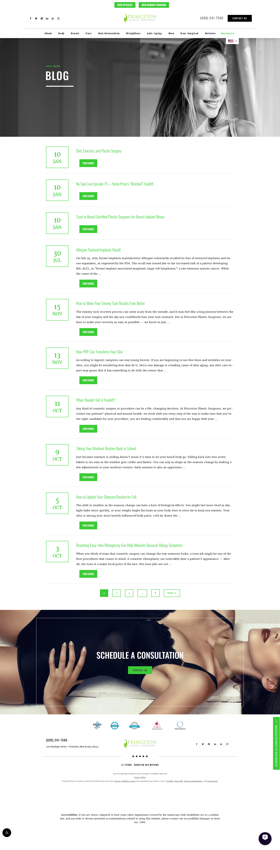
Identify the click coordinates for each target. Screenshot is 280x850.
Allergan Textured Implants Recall (98, 250)
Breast (75, 33)
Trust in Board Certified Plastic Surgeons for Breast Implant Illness (120, 217)
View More (88, 163)
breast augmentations (193, 781)
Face (89, 33)
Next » (171, 593)
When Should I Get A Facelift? (95, 400)
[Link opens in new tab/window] (134, 725)
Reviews (210, 33)
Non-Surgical (189, 33)
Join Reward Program (154, 5)
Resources (227, 33)
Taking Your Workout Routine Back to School (106, 448)
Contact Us (240, 18)
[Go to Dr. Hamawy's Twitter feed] (36, 18)
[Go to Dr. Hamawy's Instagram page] (58, 18)
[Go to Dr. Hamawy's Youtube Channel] (52, 18)
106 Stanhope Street (72, 746)
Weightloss (133, 33)
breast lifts (178, 781)
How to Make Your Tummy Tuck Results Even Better (110, 303)
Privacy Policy (140, 777)
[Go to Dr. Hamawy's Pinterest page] (41, 18)
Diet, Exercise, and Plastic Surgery (98, 151)
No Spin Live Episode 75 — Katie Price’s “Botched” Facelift (114, 184)
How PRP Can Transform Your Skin (99, 352)
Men (171, 33)
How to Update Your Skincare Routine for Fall (106, 497)
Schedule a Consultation (276, 746)
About (48, 33)
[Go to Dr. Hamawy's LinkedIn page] (47, 18)
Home (49, 66)
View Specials (125, 5)
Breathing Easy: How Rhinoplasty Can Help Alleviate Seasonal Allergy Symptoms (129, 545)
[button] (6, 832)
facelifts (170, 781)
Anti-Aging (154, 33)
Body (61, 33)
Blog (57, 66)
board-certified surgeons (125, 781)
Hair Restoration (109, 33)
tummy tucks (212, 781)
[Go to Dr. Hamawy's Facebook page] (30, 18)
